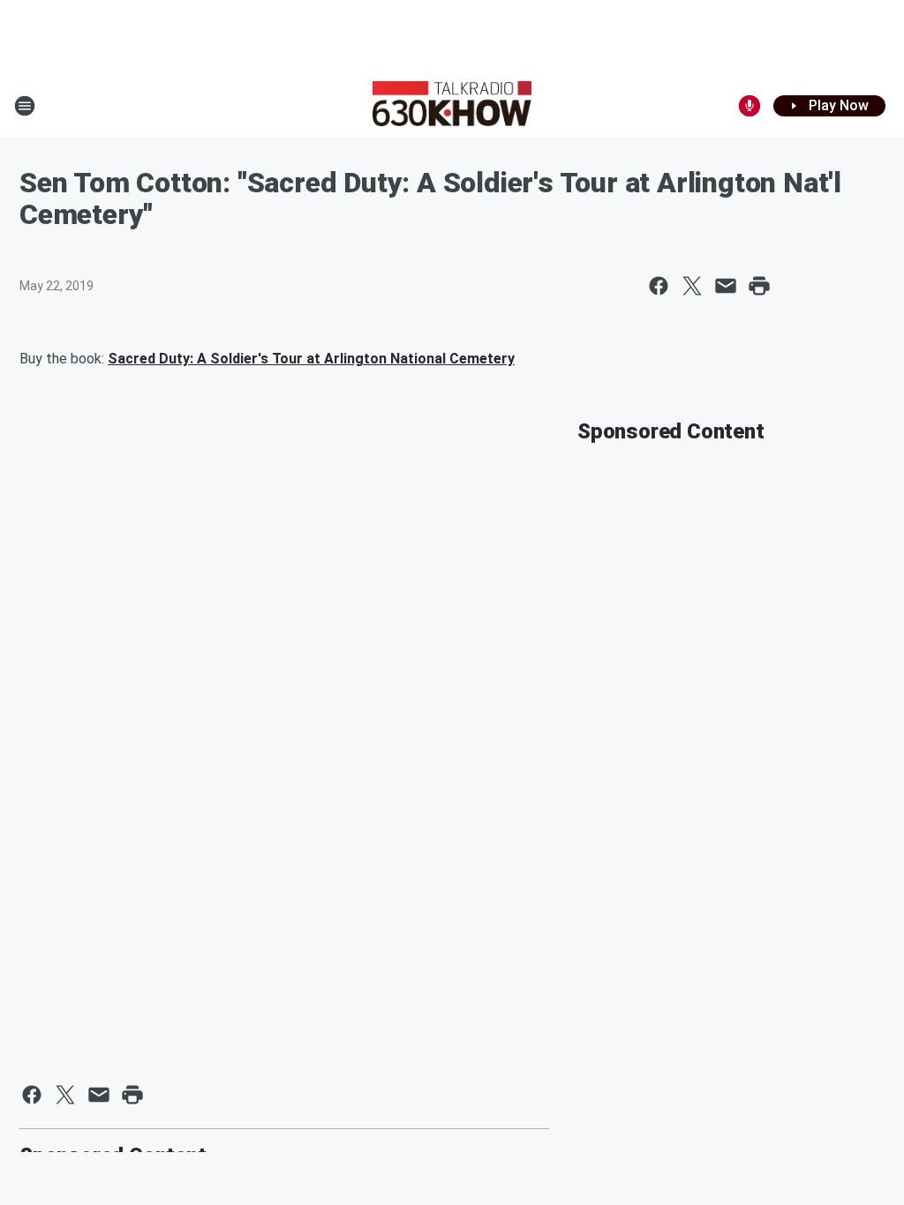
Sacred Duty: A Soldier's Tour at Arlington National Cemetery (311, 358)
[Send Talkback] (749, 105)
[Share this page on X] (692, 285)
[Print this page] (759, 285)
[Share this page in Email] (725, 285)
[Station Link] (452, 106)
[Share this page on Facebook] (658, 285)
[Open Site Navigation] (24, 105)
